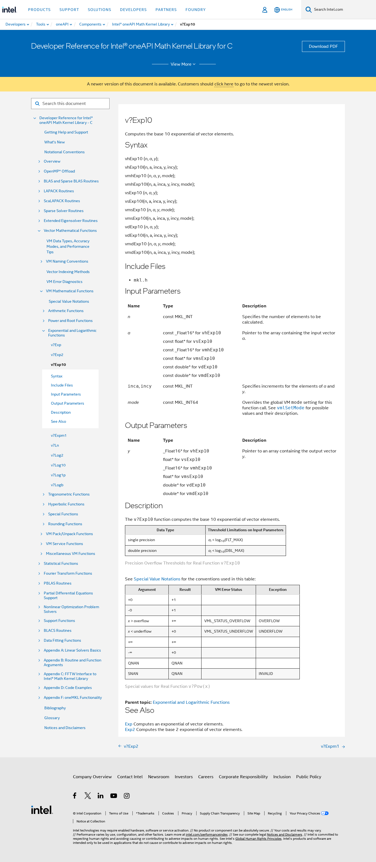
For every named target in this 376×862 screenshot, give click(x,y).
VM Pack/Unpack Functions (69, 534)
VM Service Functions (64, 543)
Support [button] (69, 9)
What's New (54, 142)
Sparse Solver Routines (64, 210)
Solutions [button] (99, 9)
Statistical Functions (61, 563)
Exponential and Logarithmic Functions (72, 333)
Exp (128, 724)
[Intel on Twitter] (88, 797)
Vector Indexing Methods (68, 271)
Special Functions (63, 514)
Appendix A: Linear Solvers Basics (72, 650)
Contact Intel (130, 777)
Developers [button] (133, 9)
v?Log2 (57, 455)
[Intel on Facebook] (75, 797)
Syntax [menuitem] (56, 376)
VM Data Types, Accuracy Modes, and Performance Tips (68, 246)
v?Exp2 (57, 354)
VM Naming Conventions (67, 261)
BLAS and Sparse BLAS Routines (71, 181)
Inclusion (282, 777)
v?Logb (57, 484)
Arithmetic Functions (66, 310)
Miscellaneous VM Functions (70, 553)
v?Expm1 (59, 435)
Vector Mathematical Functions (70, 230)
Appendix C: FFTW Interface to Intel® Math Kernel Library (70, 676)
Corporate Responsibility (243, 777)
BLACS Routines (58, 630)
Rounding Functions (65, 524)
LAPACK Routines (59, 191)
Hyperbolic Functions (66, 504)
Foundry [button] (196, 9)
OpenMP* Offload (59, 171)
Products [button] (39, 9)
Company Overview (92, 777)
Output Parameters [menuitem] (67, 403)
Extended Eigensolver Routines (71, 220)
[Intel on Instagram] (127, 797)
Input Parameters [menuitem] (66, 394)
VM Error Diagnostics (65, 281)
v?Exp (56, 344)
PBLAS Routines (58, 583)
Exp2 (130, 729)
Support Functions (59, 620)
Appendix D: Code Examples (68, 687)
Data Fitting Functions (62, 640)
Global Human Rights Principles (258, 838)
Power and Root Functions (70, 320)
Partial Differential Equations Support (68, 595)
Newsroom (158, 777)
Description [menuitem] (61, 412)
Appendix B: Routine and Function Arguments (72, 662)
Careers (205, 777)
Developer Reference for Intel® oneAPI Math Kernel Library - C (66, 120)
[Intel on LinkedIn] (101, 797)
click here (223, 84)
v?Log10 (58, 465)
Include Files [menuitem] (62, 385)
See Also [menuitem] (58, 421)
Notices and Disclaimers (65, 727)
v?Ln (55, 445)
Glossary (52, 717)
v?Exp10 (58, 364)
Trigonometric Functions (69, 494)
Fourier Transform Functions (68, 573)
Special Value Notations (69, 301)
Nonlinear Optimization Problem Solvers (71, 609)
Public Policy (308, 777)
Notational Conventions (64, 151)
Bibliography (55, 707)
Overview (52, 161)
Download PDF (323, 46)
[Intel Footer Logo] (42, 809)
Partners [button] (166, 9)
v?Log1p (58, 474)
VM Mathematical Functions (70, 291)
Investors (184, 777)
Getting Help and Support (66, 132)
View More (181, 64)
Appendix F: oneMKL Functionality (73, 697)
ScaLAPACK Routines (62, 201)
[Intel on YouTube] (114, 797)
